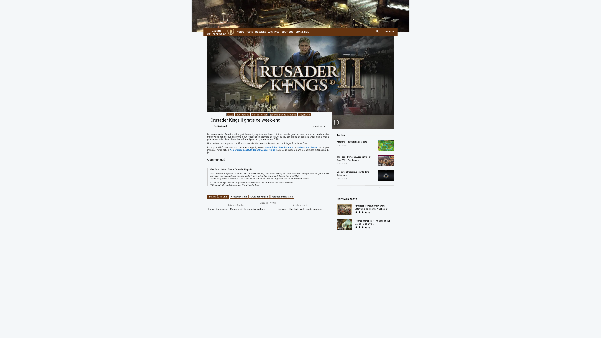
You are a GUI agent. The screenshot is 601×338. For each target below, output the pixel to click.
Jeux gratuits (242, 114)
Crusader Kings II (259, 196)
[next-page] (379, 187)
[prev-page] (351, 187)
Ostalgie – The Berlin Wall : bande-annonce (300, 209)
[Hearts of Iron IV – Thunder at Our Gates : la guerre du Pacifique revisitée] (344, 224)
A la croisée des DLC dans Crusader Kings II (253, 150)
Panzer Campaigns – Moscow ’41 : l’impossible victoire (236, 209)
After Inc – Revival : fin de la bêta (352, 142)
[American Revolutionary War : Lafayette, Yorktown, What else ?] (344, 209)
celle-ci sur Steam (308, 147)
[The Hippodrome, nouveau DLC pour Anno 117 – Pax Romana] (386, 160)
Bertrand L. (223, 126)
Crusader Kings (239, 196)
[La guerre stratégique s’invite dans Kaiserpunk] (386, 175)
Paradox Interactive (282, 196)
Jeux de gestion (260, 114)
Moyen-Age (304, 114)
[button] (377, 31)
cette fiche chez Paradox (279, 147)
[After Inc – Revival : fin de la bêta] (386, 145)
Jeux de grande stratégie (283, 114)
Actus (230, 114)
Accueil (264, 202)
